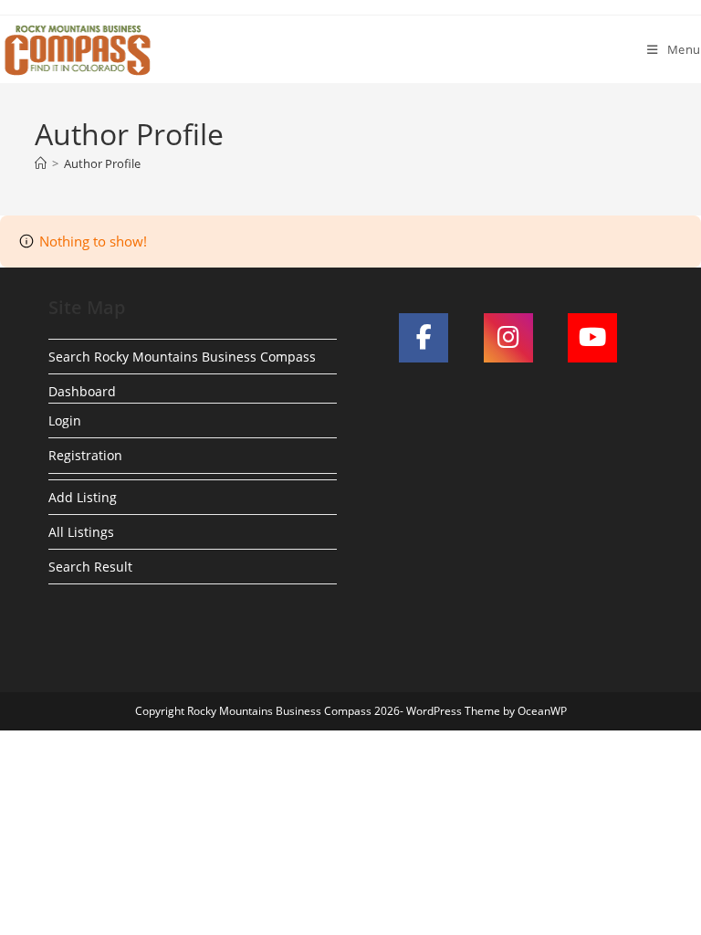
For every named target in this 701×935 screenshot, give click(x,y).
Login (64, 420)
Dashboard (82, 391)
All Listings (81, 532)
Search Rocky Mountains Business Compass (182, 356)
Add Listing (82, 497)
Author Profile (102, 163)
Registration (85, 455)
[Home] (41, 163)
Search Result (90, 566)
